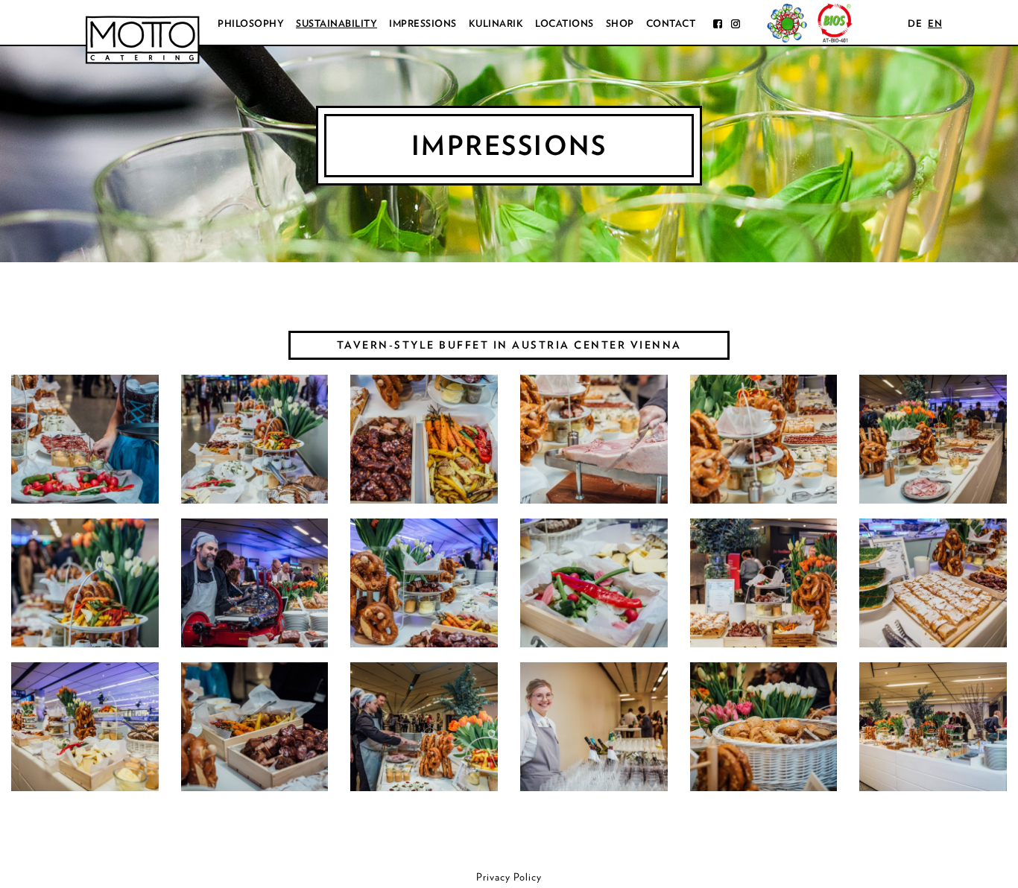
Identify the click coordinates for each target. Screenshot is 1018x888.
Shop (620, 23)
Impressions (423, 23)
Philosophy (251, 23)
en (935, 23)
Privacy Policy (509, 877)
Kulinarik (496, 23)
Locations (564, 23)
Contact (671, 23)
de (915, 23)
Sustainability (336, 23)
